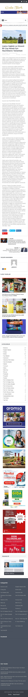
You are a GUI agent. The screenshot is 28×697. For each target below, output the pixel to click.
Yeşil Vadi (5, 400)
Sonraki (16, 247)
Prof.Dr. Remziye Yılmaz (8, 392)
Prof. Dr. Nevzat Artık (8, 386)
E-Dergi (5, 351)
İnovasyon (5, 366)
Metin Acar (5, 370)
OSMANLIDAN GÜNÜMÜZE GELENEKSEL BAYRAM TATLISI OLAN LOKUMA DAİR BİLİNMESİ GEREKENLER (17, 242)
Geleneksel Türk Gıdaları (8, 360)
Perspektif (5, 376)
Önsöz (10, 694)
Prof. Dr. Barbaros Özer (8, 380)
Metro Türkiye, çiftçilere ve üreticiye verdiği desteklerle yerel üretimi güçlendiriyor (11, 251)
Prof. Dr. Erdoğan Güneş (8, 382)
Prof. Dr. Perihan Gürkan (8, 388)
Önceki (11, 238)
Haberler (8, 54)
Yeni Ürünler (6, 398)
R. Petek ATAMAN (7, 394)
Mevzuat (5, 372)
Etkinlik (5, 353)
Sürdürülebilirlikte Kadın (8, 396)
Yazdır (19, 54)
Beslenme (5, 347)
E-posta (24, 54)
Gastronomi (5, 357)
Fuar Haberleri (6, 355)
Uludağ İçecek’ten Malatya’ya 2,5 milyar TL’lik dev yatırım (13, 680)
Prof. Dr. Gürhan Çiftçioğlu (9, 384)
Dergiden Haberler (7, 349)
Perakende (5, 374)
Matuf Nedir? (16, 694)
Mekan (4, 368)
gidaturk (6, 53)
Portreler (5, 378)
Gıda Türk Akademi (7, 362)
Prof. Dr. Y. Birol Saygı (8, 390)
